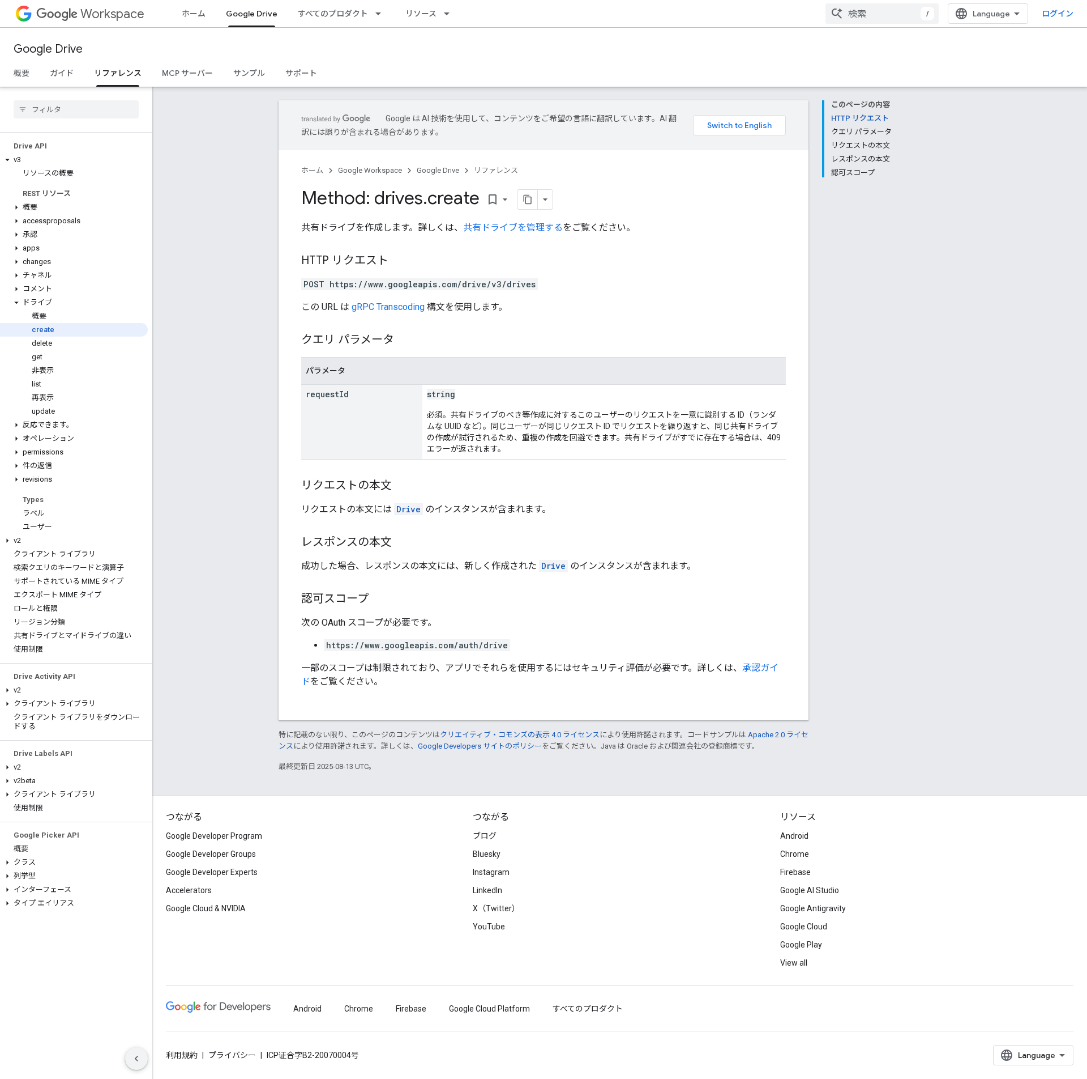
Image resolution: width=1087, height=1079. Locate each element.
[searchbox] (76, 109)
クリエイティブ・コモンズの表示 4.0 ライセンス (520, 734)
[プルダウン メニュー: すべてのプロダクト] (381, 13)
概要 (21, 73)
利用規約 (182, 1055)
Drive (408, 509)
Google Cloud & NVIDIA (206, 908)
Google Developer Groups (211, 854)
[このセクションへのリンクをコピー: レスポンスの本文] (403, 543)
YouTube (489, 926)
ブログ (485, 835)
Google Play (801, 944)
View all (793, 962)
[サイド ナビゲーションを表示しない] (136, 1058)
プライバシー (232, 1055)
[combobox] (882, 13)
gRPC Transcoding (388, 306)
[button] (74, 160)
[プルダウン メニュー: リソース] (450, 13)
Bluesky (486, 854)
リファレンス (118, 73)
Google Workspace (370, 170)
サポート (301, 73)
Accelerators (189, 890)
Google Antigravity (813, 908)
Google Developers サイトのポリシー (480, 746)
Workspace (112, 14)
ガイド (62, 73)
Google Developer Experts (212, 872)
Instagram (491, 872)
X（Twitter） (496, 908)
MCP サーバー (187, 73)
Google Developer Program (214, 835)
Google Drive (251, 14)
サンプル (249, 73)
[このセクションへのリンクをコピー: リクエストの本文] (403, 486)
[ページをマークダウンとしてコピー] (527, 199)
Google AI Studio (809, 890)
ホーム (194, 14)
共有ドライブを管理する (513, 227)
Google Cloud (803, 926)
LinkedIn (487, 890)
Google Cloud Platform (489, 1008)
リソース (420, 14)
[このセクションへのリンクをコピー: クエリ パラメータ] (405, 340)
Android (794, 835)
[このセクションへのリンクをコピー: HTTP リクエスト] (399, 261)
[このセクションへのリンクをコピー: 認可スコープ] (380, 599)
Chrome (794, 854)
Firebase (795, 872)
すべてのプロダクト (333, 14)
